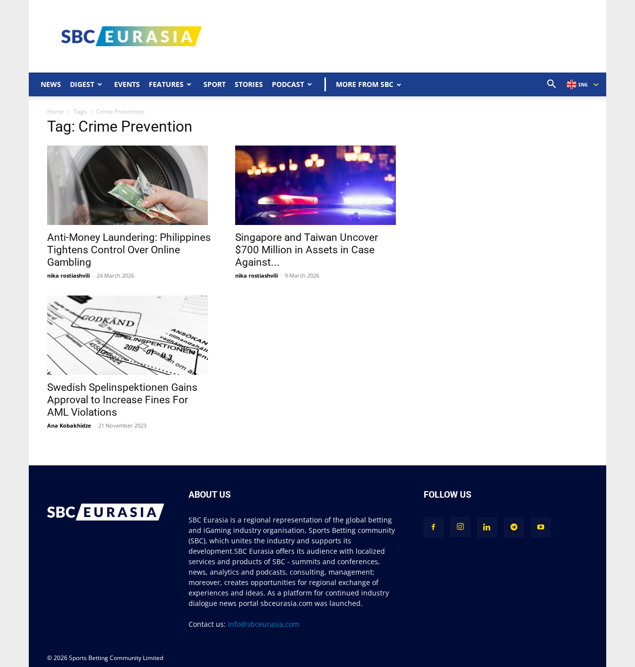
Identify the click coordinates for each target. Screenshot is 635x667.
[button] (552, 85)
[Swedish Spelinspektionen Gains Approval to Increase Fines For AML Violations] (129, 335)
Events (127, 84)
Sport (214, 84)
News (51, 84)
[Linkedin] (487, 527)
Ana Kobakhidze (69, 425)
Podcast (288, 84)
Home (55, 111)
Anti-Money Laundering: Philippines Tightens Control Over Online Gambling (129, 249)
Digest (82, 84)
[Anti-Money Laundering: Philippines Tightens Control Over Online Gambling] (129, 185)
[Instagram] (460, 527)
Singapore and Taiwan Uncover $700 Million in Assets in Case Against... (306, 249)
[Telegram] (514, 527)
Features (166, 84)
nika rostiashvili (68, 275)
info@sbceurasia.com (263, 624)
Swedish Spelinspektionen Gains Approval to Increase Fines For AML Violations (122, 399)
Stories (249, 84)
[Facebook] (434, 527)
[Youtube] (541, 527)
